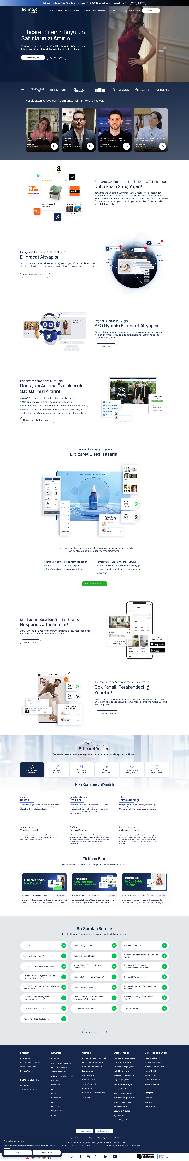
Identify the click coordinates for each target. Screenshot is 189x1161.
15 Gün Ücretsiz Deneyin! (93, 584)
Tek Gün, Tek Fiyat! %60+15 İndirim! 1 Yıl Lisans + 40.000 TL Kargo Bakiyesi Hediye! (81, 3)
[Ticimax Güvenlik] (35, 1157)
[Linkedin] (105, 1156)
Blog (52, 1102)
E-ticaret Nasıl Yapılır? (152, 1058)
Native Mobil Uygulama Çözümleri (94, 1058)
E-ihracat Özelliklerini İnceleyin (33, 275)
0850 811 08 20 (134, 10)
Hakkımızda (55, 1059)
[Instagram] (88, 1156)
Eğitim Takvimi (149, 1098)
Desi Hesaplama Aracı (121, 1089)
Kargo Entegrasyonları (121, 1080)
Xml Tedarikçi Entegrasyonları (124, 1067)
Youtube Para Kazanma (153, 1080)
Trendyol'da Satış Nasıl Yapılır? (86, 895)
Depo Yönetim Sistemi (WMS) (92, 1062)
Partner (54, 1093)
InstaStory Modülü (88, 1080)
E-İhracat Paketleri (26, 1071)
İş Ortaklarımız (56, 1098)
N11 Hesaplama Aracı (121, 1106)
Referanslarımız (99, 10)
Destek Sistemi (56, 1106)
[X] (97, 1156)
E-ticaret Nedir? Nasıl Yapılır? (35, 895)
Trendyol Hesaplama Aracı (123, 1093)
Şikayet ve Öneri (57, 1111)
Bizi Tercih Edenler (29, 1080)
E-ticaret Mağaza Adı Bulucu (123, 1120)
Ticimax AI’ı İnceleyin (105, 346)
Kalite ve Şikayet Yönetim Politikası (63, 1076)
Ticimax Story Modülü (89, 1084)
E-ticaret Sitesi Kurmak (153, 1062)
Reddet (18, 1152)
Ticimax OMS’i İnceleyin (106, 713)
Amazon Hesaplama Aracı (122, 1102)
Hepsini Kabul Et (47, 1152)
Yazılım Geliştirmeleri (58, 1072)
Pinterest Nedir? (150, 1071)
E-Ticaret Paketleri (26, 1058)
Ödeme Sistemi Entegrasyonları (124, 1075)
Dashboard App (87, 1071)
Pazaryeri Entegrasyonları (122, 1062)
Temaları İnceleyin (29, 642)
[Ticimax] (28, 11)
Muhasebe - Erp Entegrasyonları (125, 1058)
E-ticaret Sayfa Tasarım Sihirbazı (93, 1093)
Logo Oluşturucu (119, 1115)
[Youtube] (115, 1156)
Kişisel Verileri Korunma (78, 1138)
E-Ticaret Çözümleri (54, 10)
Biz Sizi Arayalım (103, 1131)
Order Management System (92, 1067)
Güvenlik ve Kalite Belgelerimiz (61, 1063)
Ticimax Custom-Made (28, 1067)
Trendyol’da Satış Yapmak (153, 1084)
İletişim (53, 1115)
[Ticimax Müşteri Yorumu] (54, 146)
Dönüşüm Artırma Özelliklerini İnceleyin (36, 420)
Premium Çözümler (82, 10)
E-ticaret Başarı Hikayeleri (29, 1090)
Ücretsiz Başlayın (151, 10)
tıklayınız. (7, 1148)
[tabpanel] (94, 46)
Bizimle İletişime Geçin (93, 1032)
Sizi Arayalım (58, 58)
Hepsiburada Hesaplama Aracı (124, 1098)
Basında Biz (55, 1080)
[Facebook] (80, 1156)
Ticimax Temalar (88, 1097)
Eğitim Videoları (150, 1106)
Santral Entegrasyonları (122, 1071)
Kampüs (111, 10)
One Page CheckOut (89, 1075)
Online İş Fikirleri (150, 1075)
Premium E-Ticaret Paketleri (30, 1062)
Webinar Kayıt (149, 1102)
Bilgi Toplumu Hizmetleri (59, 1067)
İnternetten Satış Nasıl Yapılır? (155, 1067)
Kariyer (53, 1089)
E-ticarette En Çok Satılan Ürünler (138, 895)
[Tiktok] (72, 1156)
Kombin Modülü (87, 1088)
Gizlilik (117, 1138)
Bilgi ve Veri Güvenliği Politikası (101, 1138)
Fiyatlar (68, 10)
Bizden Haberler (56, 1085)
